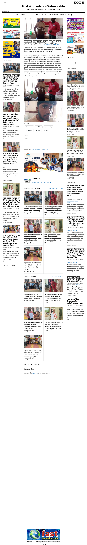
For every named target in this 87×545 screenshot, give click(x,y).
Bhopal (38, 14)
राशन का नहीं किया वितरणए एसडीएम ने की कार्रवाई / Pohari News (75, 301)
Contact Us (63, 14)
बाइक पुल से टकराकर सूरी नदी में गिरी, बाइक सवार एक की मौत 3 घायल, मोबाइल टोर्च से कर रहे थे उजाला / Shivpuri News (75, 253)
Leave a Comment (8, 99)
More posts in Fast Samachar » (56, 188)
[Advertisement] (43, 397)
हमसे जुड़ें (70, 14)
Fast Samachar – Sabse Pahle (43, 6)
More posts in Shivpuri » (57, 276)
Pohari (76, 201)
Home (16, 14)
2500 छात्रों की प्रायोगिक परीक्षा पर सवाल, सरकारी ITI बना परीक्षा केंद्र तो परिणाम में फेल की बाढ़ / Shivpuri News (11, 79)
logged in (35, 373)
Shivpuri (44, 14)
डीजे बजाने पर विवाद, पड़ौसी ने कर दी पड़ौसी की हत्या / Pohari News (75, 279)
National (22, 14)
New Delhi (30, 14)
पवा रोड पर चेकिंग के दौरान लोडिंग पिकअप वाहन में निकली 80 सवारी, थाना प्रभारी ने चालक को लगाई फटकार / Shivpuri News (75, 190)
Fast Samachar (52, 14)
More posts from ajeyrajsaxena (41, 182)
